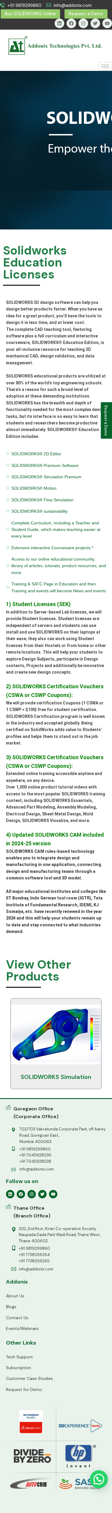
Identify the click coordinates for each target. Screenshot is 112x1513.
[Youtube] (107, 23)
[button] (99, 1479)
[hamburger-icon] (105, 66)
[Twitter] (95, 23)
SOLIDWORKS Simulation (56, 1077)
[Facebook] (71, 23)
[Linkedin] (59, 23)
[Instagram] (83, 23)
